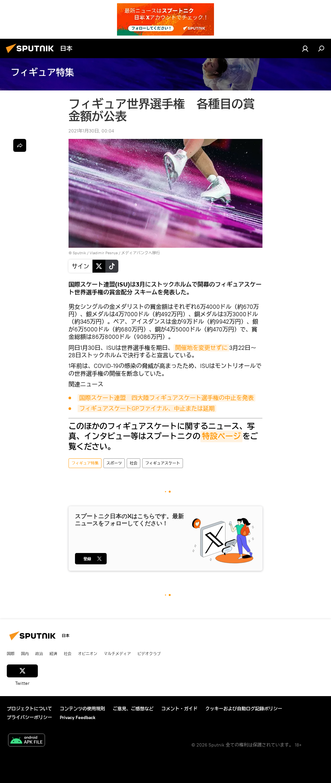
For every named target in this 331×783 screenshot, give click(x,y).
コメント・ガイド (179, 709)
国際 (11, 653)
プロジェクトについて (29, 709)
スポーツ (114, 463)
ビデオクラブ (149, 653)
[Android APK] (26, 741)
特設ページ (221, 436)
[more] (19, 145)
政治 (39, 653)
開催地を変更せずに (201, 347)
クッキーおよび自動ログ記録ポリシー (243, 709)
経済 (53, 653)
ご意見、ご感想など (133, 709)
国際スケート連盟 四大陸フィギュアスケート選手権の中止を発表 (166, 398)
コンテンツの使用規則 (82, 709)
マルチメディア (117, 653)
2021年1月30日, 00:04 (91, 131)
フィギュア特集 (85, 463)
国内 (25, 653)
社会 (133, 463)
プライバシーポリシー (29, 717)
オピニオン (87, 653)
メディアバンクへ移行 (140, 252)
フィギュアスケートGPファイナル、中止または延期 (147, 408)
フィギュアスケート (162, 463)
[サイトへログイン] (305, 48)
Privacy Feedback (77, 717)
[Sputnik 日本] (31, 54)
